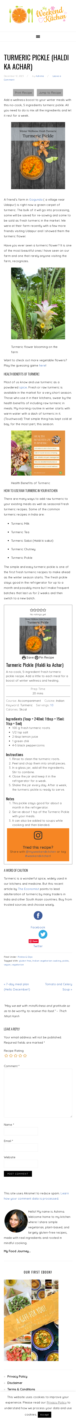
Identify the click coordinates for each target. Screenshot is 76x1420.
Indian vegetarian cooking (46, 960)
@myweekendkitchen (41, 851)
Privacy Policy (17, 1376)
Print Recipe (23, 92)
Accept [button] (44, 1414)
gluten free (25, 960)
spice (23, 387)
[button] (31, 610)
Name (9, 1124)
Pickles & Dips (25, 957)
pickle (65, 960)
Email (8, 1141)
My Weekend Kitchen (38, 14)
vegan (7, 964)
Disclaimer (14, 1383)
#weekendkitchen (37, 856)
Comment (12, 1066)
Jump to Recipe (50, 92)
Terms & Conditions (21, 1389)
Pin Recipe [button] (46, 657)
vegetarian (18, 964)
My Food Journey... (17, 1251)
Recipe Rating (14, 1051)
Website (10, 1157)
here (42, 365)
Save (30, 657)
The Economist (28, 889)
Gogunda (35, 199)
